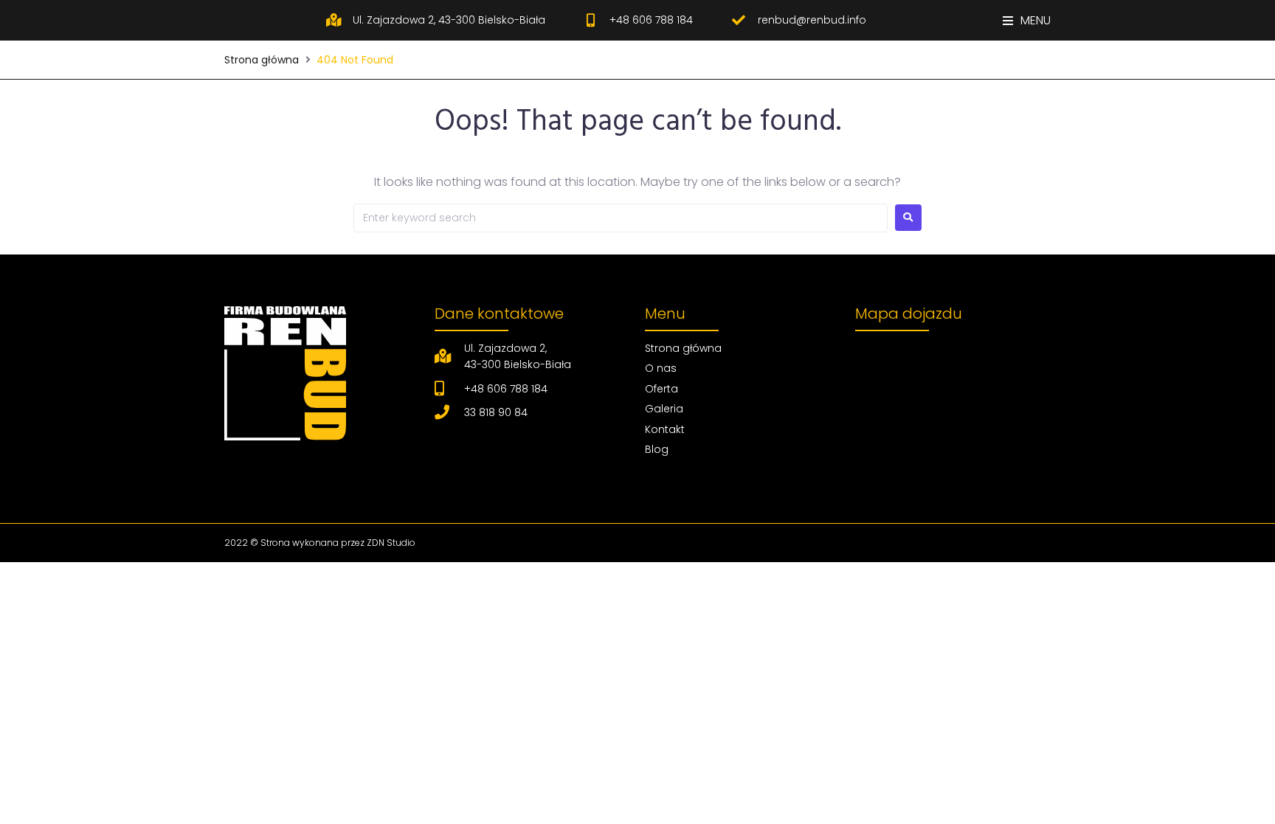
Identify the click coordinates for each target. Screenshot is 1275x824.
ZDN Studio (391, 542)
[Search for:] (620, 218)
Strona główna (261, 59)
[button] (1027, 20)
